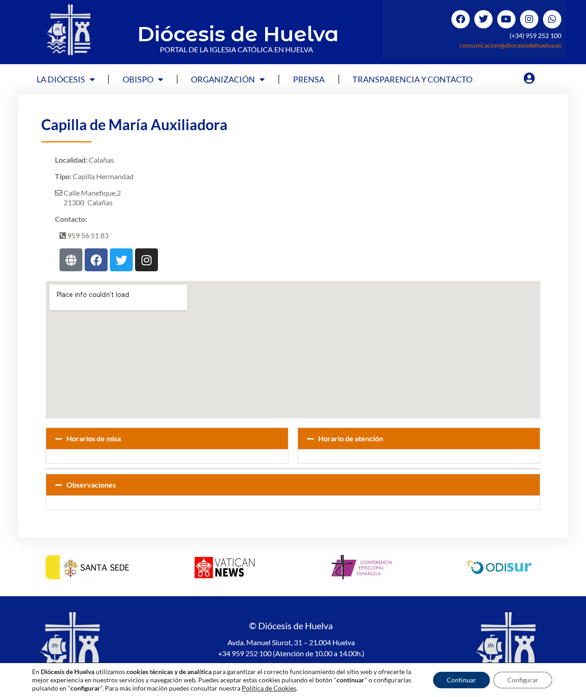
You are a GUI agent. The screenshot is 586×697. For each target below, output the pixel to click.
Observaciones (91, 484)
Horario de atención (350, 438)
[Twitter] (483, 19)
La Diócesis (61, 79)
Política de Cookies (269, 688)
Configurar (522, 680)
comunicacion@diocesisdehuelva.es (510, 45)
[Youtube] (506, 19)
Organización (223, 79)
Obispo (138, 79)
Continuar (461, 680)
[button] (167, 438)
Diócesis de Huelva (238, 33)
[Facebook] (460, 19)
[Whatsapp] (552, 19)
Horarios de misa (93, 438)
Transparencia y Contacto (412, 79)
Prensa (309, 79)
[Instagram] (529, 19)
